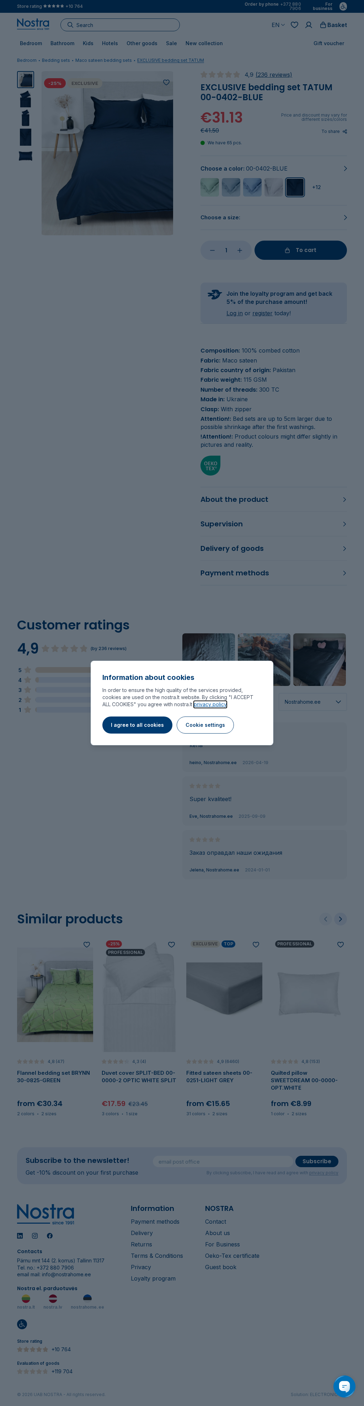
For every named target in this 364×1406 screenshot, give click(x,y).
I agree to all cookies (137, 725)
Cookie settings (205, 725)
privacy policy (210, 704)
